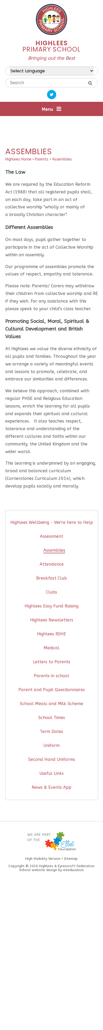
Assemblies (62, 159)
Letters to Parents (51, 661)
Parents (41, 159)
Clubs (51, 592)
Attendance (52, 564)
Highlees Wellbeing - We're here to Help (51, 522)
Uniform (51, 745)
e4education (73, 870)
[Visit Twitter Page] (51, 94)
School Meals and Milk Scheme (51, 703)
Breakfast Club (51, 578)
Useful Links (51, 773)
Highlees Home (18, 159)
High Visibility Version (42, 859)
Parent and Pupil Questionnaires (51, 689)
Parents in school (51, 675)
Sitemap (71, 859)
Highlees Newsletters (51, 619)
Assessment (51, 536)
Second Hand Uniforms (51, 759)
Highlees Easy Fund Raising (51, 606)
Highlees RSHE (51, 633)
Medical (51, 647)
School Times (51, 717)
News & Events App (51, 787)
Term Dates (51, 731)
